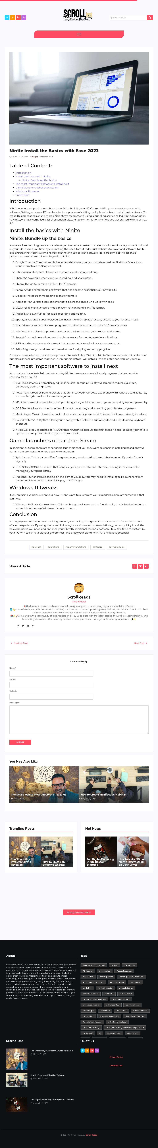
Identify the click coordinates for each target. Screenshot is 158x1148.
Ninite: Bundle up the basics (39, 180)
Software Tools (46, 157)
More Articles (79, 601)
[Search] (150, 17)
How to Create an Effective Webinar (103, 794)
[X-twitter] (12, 17)
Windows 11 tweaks (27, 191)
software (97, 547)
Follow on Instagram (80, 912)
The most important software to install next (42, 183)
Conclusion (22, 195)
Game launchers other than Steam (37, 187)
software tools (117, 547)
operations (53, 547)
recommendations (76, 547)
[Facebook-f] (7, 17)
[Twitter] (23, 625)
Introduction (23, 172)
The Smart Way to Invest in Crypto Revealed (39, 794)
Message (14, 703)
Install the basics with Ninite (33, 176)
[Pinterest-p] (32, 625)
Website (13, 691)
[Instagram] (23, 17)
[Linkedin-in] (27, 625)
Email (12, 680)
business (36, 547)
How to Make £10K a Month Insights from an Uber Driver (131, 862)
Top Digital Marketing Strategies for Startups (100, 862)
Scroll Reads (91, 1134)
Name (12, 668)
